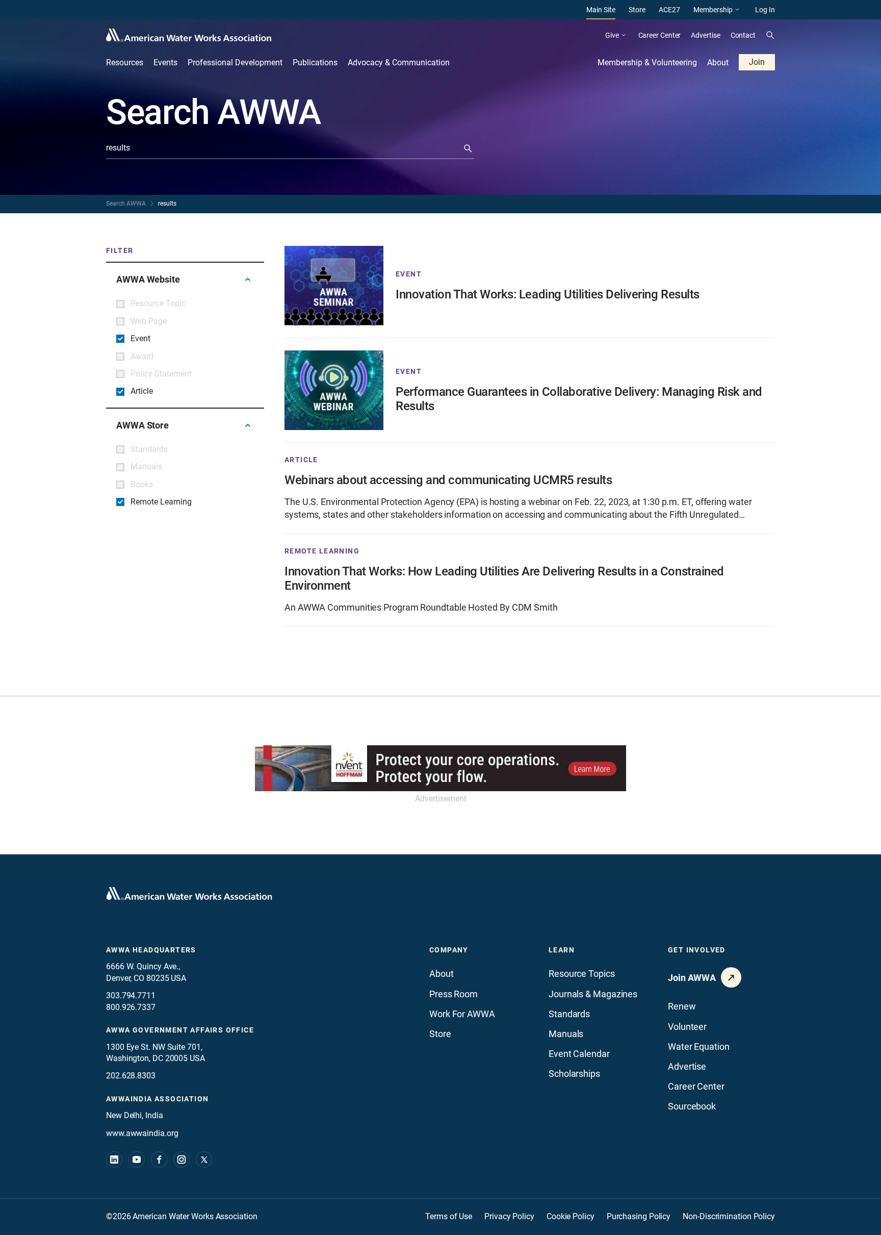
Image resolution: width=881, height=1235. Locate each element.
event (409, 274)
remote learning (321, 551)
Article (301, 460)
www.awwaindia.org (142, 1133)
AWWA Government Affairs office (180, 1030)
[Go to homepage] (189, 893)
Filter (119, 250)
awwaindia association (157, 1099)
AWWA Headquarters (151, 950)
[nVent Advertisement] (440, 768)
